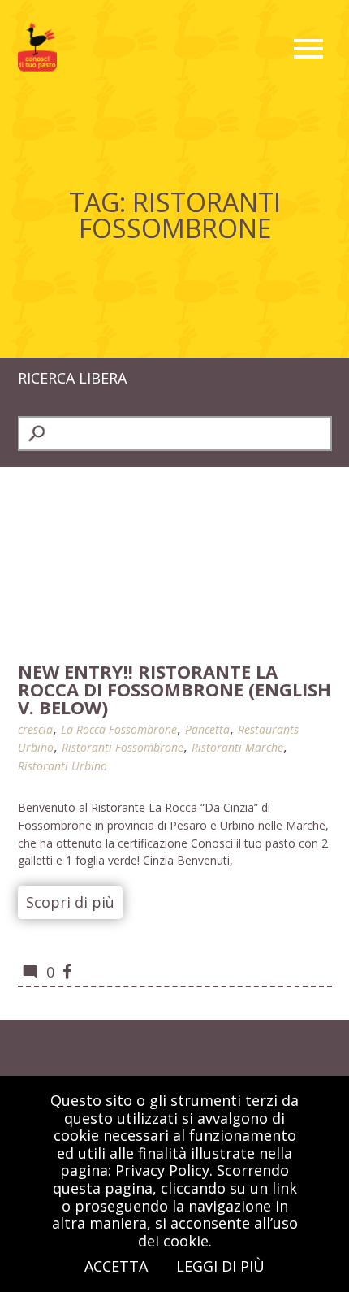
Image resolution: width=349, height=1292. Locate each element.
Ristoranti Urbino (62, 766)
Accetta (116, 1266)
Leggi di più (220, 1266)
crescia (35, 729)
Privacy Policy (162, 1170)
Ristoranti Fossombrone (122, 747)
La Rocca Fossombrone (119, 729)
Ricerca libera (72, 378)
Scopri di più (70, 902)
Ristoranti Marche (237, 747)
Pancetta (207, 729)
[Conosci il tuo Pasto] (37, 66)
